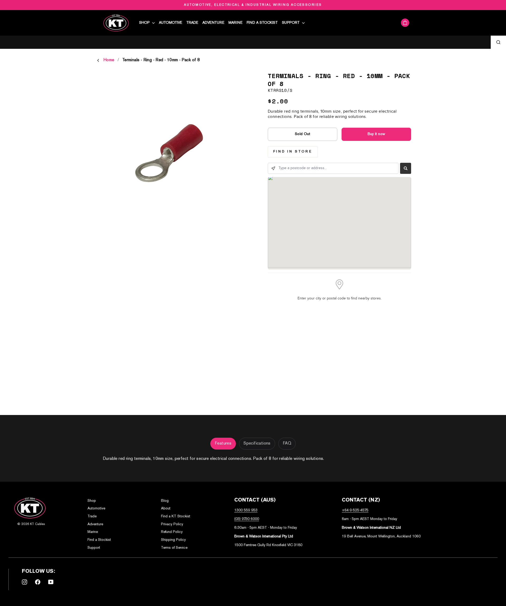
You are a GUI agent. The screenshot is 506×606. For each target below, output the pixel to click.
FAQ (287, 444)
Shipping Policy (173, 540)
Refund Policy (172, 532)
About (166, 508)
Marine (235, 23)
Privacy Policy (172, 524)
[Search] (498, 42)
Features (223, 444)
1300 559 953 (245, 510)
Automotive (170, 23)
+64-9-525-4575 (355, 510)
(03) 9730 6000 (246, 519)
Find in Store (292, 151)
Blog (165, 501)
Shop (145, 23)
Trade (192, 23)
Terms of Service (174, 548)
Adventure (213, 23)
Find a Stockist (262, 23)
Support (291, 23)
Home (108, 60)
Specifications (257, 444)
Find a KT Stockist (175, 516)
